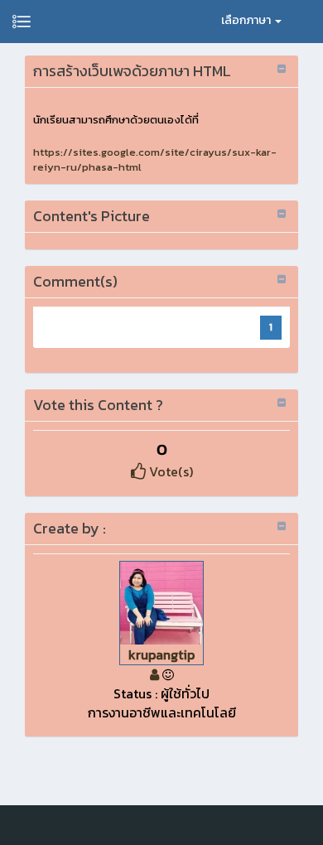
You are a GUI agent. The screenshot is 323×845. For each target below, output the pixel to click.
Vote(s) (169, 471)
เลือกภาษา (247, 20)
